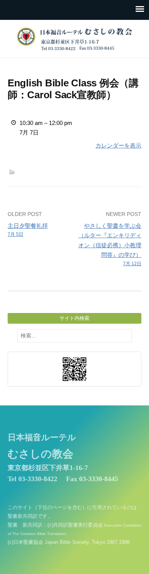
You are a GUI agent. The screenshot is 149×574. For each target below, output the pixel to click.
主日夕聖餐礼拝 (28, 229)
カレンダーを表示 (118, 145)
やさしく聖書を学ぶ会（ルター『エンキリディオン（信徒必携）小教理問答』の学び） (109, 244)
